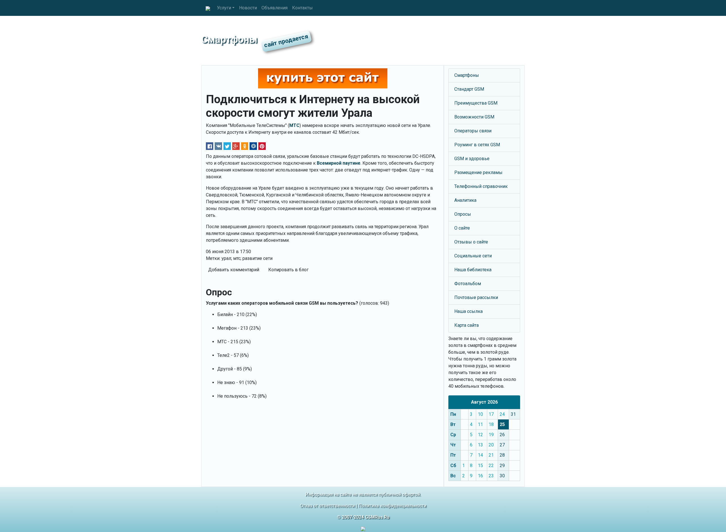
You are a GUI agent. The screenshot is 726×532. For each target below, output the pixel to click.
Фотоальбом (467, 283)
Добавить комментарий (233, 269)
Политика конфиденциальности (392, 505)
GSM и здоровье (471, 158)
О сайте (462, 228)
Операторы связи (472, 130)
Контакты (302, 7)
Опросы (462, 214)
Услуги (224, 7)
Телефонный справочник (481, 186)
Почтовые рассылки (476, 297)
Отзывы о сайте (471, 242)
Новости (248, 7)
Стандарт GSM (469, 89)
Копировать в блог (288, 269)
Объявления (274, 7)
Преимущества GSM (475, 103)
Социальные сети (473, 255)
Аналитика (465, 200)
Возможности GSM (474, 117)
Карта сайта (466, 325)
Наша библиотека (472, 269)
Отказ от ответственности (327, 505)
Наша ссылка (468, 311)
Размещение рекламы (478, 172)
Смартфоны (466, 75)
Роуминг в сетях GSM (477, 144)
